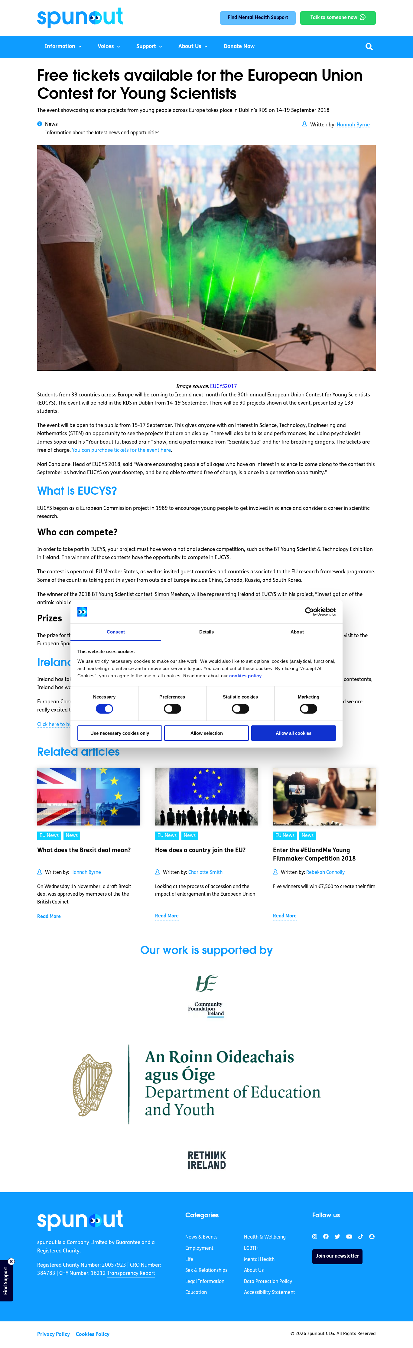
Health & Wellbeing (265, 1237)
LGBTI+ (251, 1248)
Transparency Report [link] (131, 1273)
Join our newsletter (337, 1256)
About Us (189, 47)
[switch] (172, 709)
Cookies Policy (92, 1334)
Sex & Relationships (206, 1270)
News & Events (201, 1237)
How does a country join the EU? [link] (200, 851)
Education (196, 1292)
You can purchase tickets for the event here (121, 450)
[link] (80, 1220)
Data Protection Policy (268, 1281)
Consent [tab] (116, 631)
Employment (199, 1248)
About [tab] (297, 631)
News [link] (72, 835)
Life (189, 1259)
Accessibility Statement (269, 1292)
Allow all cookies (293, 733)
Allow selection (206, 733)
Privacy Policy (53, 1334)
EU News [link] (49, 835)
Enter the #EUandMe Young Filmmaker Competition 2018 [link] (314, 855)
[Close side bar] (11, 1261)
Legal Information (204, 1281)
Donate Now (239, 47)
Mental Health (259, 1259)
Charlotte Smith (205, 872)
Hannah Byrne (353, 125)
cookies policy (245, 675)
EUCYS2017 (223, 386)
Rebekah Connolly (325, 872)
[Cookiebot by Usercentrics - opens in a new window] (309, 611)
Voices (106, 47)
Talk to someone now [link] (334, 17)
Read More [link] (49, 916)
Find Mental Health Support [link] (258, 17)
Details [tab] (206, 631)
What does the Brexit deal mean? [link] (84, 851)
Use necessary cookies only (119, 733)
